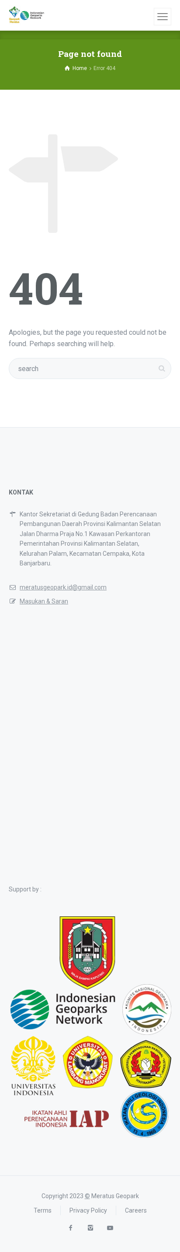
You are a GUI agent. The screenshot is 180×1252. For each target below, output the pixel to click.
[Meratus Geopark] (26, 15)
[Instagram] (90, 1228)
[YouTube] (110, 1228)
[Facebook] (70, 1228)
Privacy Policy (88, 1210)
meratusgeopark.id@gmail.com (63, 587)
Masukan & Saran (44, 601)
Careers (136, 1210)
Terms (43, 1210)
